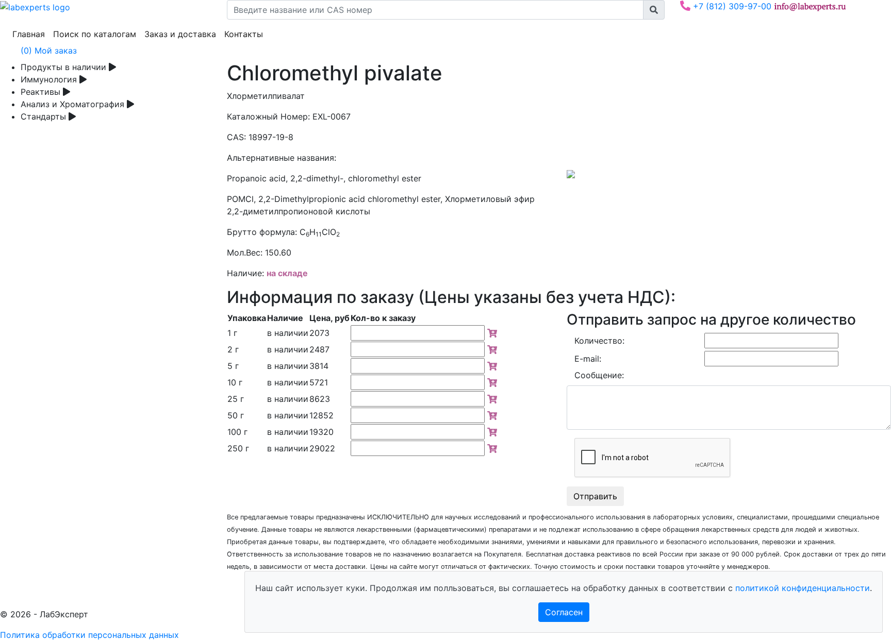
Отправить (595, 496)
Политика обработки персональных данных (89, 635)
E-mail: (587, 358)
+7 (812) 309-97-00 (730, 6)
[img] (492, 333)
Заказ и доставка (182, 33)
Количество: (599, 340)
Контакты (245, 33)
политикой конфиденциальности (802, 588)
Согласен (564, 612)
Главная (30, 33)
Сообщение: (599, 375)
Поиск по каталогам (96, 33)
